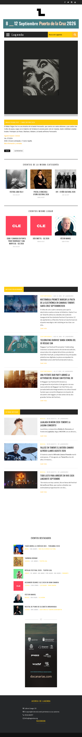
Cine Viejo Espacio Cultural (47, 549)
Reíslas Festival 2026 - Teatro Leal (38, 570)
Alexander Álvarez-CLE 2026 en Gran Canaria (42, 582)
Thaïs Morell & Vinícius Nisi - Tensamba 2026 (42, 546)
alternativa (19, 151)
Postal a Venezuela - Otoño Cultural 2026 (41, 193)
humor (27, 573)
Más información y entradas (13, 143)
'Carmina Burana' (31, 558)
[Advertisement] (41, 268)
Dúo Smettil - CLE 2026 (41, 238)
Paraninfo (65, 573)
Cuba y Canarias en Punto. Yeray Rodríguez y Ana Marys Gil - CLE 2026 (16, 241)
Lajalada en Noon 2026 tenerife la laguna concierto (55, 424)
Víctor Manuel (65, 238)
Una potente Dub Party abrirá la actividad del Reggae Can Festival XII (56, 376)
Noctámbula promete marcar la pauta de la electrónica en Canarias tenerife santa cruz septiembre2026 (57, 302)
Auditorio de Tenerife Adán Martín (51, 610)
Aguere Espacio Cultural (12, 136)
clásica (27, 561)
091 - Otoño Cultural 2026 (65, 192)
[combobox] (63, 34)
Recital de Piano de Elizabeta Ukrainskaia (41, 606)
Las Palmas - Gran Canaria (48, 585)
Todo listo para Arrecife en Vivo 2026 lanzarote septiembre (57, 477)
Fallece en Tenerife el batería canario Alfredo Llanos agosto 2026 (57, 449)
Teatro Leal (43, 561)
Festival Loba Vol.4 (16, 192)
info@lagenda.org (31, 718)
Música (42, 419)
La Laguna (42, 597)
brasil (27, 549)
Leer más (43, 328)
